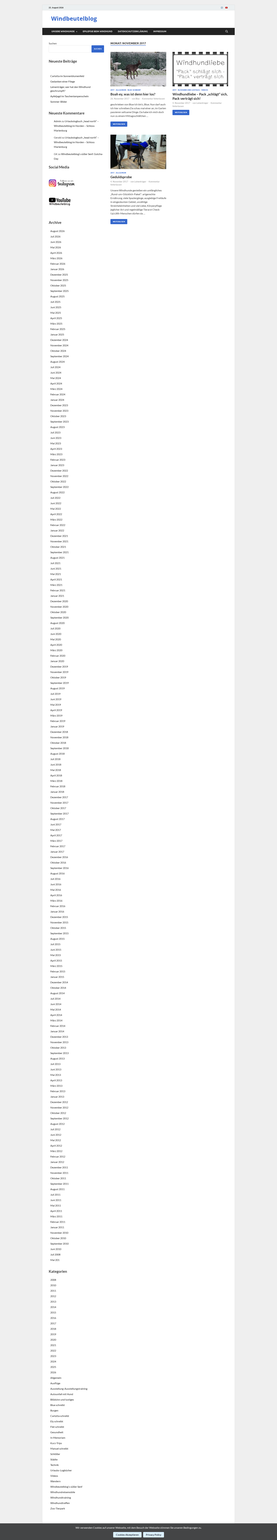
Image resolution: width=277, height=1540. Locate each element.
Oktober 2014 (58, 987)
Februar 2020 (57, 655)
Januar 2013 (57, 1096)
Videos (204, 90)
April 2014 (56, 1014)
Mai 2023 (55, 443)
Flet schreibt (57, 1426)
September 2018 (59, 748)
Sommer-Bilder (58, 101)
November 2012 (59, 1107)
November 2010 (59, 1232)
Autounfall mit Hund (61, 1394)
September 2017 (59, 813)
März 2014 (56, 1020)
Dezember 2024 (59, 339)
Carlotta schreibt (59, 1415)
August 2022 (57, 492)
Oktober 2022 (58, 481)
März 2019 (56, 715)
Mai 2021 (55, 573)
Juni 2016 (55, 884)
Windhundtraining (60, 1497)
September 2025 (59, 290)
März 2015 (56, 965)
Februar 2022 (57, 524)
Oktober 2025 (58, 285)
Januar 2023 (57, 465)
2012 (53, 1296)
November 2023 (59, 410)
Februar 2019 (57, 720)
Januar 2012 (57, 1161)
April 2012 (56, 1145)
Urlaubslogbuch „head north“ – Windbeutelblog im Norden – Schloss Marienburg (76, 126)
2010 (53, 1285)
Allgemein (121, 90)
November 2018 (59, 737)
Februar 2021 (57, 590)
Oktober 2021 (58, 546)
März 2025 (56, 323)
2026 (53, 1372)
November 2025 (59, 279)
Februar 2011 (57, 1221)
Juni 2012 (55, 1134)
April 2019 (56, 710)
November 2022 (59, 475)
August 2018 (57, 753)
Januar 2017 (57, 851)
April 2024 (56, 383)
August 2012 (57, 1123)
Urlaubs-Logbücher (61, 1470)
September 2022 (59, 486)
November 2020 (59, 606)
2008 (53, 1279)
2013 (53, 1301)
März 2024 (56, 388)
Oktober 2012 (58, 1112)
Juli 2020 (55, 628)
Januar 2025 (57, 334)
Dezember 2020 (59, 601)
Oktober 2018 (58, 742)
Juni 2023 (55, 437)
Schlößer (55, 1453)
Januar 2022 (57, 530)
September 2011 (59, 1183)
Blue (138, 98)
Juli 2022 (55, 497)
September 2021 (59, 552)
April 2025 (56, 318)
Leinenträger (202, 103)
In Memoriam (57, 1437)
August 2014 (57, 993)
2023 (53, 1355)
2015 (53, 1312)
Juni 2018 (55, 764)
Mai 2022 (55, 508)
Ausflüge (55, 1383)
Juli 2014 (55, 998)
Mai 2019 (55, 704)
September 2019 (59, 682)
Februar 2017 (57, 846)
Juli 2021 (55, 563)
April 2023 (56, 448)
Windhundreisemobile (62, 1492)
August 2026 (57, 230)
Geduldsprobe (121, 177)
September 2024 (59, 356)
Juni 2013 (55, 1069)
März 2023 (56, 454)
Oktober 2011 (58, 1178)
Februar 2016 (57, 906)
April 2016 (56, 895)
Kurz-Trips (56, 1443)
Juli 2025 (55, 301)
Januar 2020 (57, 661)
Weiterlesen (117, 123)
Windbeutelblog (74, 18)
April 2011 (56, 1210)
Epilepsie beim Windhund (97, 31)
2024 (53, 1361)
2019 (53, 1334)
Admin (57, 121)
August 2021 (57, 557)
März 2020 (56, 650)
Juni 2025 (55, 307)
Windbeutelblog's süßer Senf (66, 1486)
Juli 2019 (55, 693)
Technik (54, 1464)
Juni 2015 (55, 949)
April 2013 (56, 1080)
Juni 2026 (55, 241)
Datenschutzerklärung (133, 31)
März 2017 (56, 840)
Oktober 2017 (58, 808)
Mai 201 (54, 1259)
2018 (53, 1328)
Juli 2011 (55, 1194)
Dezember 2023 (59, 405)
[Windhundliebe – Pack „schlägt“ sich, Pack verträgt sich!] (200, 69)
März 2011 (56, 1216)
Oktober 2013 (58, 1047)
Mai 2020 (55, 639)
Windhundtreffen (60, 1502)
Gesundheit (56, 1432)
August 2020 (57, 622)
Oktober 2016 (58, 862)
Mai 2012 (55, 1140)
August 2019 (57, 688)
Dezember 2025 (59, 274)
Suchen (53, 43)
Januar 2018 (57, 791)
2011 (53, 1290)
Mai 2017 (55, 829)
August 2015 (57, 938)
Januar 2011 (57, 1227)
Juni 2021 (55, 568)
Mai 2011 (55, 1205)
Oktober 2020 (58, 612)
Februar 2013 (57, 1091)
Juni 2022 (55, 503)
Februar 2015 (57, 971)
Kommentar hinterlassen (153, 98)
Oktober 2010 (58, 1238)
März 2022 (56, 519)
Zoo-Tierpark (57, 1508)
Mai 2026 (55, 247)
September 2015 (59, 933)
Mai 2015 (55, 955)
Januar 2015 (57, 976)
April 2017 (56, 835)
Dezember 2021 (59, 535)
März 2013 (56, 1085)
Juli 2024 (55, 367)
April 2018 (56, 775)
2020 (53, 1339)
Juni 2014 (55, 1004)
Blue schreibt (134, 90)
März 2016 (56, 900)
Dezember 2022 (59, 470)
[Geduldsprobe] (138, 152)
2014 (53, 1306)
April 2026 (56, 252)
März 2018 (56, 780)
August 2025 (57, 296)
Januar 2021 (57, 595)
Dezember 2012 (59, 1102)
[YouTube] (226, 7)
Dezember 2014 (59, 982)
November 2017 (59, 802)
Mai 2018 (55, 769)
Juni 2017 (55, 824)
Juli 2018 (55, 759)
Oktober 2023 (58, 416)
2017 (112, 90)
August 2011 (57, 1189)
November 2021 (59, 541)
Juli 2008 (55, 1254)
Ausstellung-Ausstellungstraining (68, 1388)
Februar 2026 (57, 263)
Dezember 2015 (59, 916)
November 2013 (59, 1042)
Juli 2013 (55, 1063)
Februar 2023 (57, 459)
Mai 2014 (55, 1009)
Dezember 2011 (59, 1167)
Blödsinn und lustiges (189, 90)
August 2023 (57, 426)
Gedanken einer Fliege (62, 81)
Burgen (54, 1410)
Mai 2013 (55, 1074)
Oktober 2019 (58, 677)
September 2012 (59, 1118)
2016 (53, 1317)
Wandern (55, 1481)
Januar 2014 (57, 1031)
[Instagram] (222, 7)
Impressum (159, 31)
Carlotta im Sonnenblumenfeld (67, 75)
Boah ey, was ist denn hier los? (132, 94)
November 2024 (59, 345)
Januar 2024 (57, 399)
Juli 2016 (55, 878)
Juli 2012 (55, 1129)
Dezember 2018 (59, 731)
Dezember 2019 (59, 666)
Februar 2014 (57, 1025)
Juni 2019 (55, 699)
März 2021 (56, 584)
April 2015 (56, 960)
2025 (53, 1366)
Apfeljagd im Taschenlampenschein (69, 96)
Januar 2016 (57, 911)
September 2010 (59, 1243)
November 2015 (59, 922)
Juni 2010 (55, 1249)
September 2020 (59, 617)
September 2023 (59, 421)
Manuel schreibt (59, 1448)
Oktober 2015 (58, 927)
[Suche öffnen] (226, 31)
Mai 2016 (55, 889)
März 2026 (56, 258)
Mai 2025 (55, 312)
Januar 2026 (57, 269)
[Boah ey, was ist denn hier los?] (138, 69)
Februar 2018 (57, 786)
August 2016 (57, 873)
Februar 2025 (57, 328)
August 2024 (57, 361)
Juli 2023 (55, 432)
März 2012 (56, 1151)
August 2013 (57, 1058)
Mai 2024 (55, 377)
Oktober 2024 (58, 350)
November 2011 (59, 1172)
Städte (54, 1459)
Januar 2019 (57, 726)
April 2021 (56, 579)
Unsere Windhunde (63, 31)
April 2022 (56, 514)
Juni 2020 (55, 633)
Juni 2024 (55, 372)
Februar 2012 (57, 1156)
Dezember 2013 (59, 1036)
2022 (53, 1350)
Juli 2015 (55, 944)
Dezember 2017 (59, 797)
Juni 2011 (55, 1200)
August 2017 (57, 818)
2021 (53, 1345)
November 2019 (59, 671)
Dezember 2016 (59, 857)
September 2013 (59, 1053)
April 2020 (56, 644)
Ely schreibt (56, 1421)
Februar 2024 (57, 394)
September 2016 (59, 867)
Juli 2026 (55, 236)
